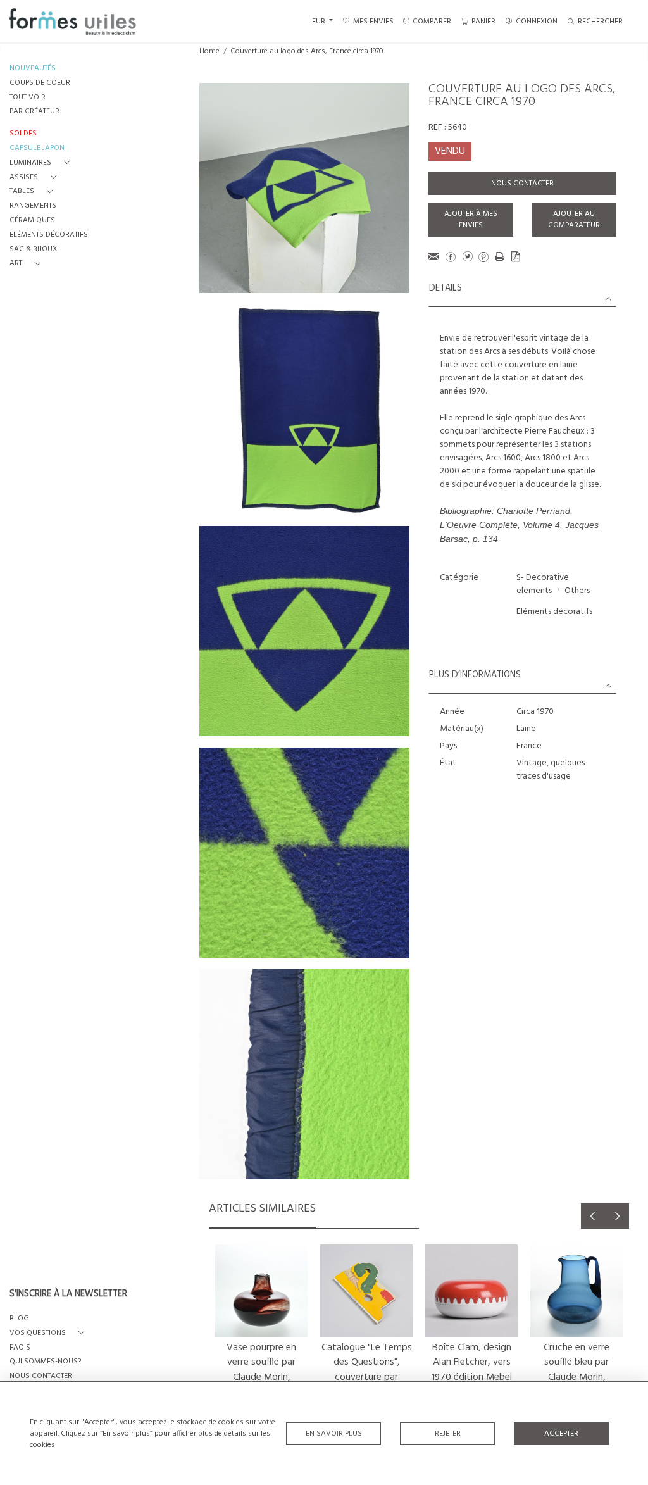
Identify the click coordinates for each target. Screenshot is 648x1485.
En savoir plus (334, 1433)
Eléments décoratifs (554, 612)
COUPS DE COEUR (39, 83)
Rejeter (448, 1433)
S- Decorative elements (542, 584)
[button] (42, 163)
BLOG (19, 1318)
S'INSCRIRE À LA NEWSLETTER (68, 1294)
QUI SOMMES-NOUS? (45, 1362)
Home (209, 51)
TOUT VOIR (27, 97)
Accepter (561, 1433)
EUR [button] (319, 21)
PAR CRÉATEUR (34, 111)
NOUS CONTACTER (40, 1376)
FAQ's (19, 1348)
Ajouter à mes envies (470, 220)
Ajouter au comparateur (574, 220)
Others (577, 591)
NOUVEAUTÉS (32, 68)
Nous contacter (522, 183)
